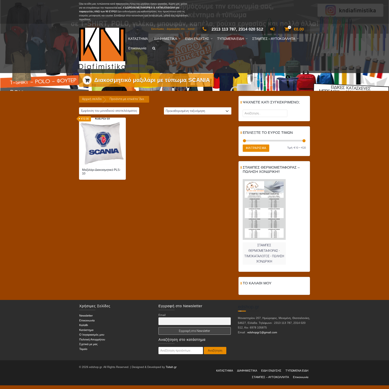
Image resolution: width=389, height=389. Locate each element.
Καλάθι (83, 325)
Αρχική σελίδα (92, 99)
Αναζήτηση (215, 350)
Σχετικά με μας (88, 344)
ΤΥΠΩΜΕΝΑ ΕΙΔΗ (230, 38)
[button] (153, 48)
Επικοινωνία (137, 48)
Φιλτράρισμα (256, 148)
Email (162, 315)
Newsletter (86, 315)
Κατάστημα (86, 330)
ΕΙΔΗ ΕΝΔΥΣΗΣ (197, 38)
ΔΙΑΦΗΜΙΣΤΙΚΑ (165, 38)
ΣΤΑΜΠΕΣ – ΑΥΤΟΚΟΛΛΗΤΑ (273, 38)
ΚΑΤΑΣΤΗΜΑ (138, 38)
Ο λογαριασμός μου (91, 334)
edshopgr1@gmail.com (262, 332)
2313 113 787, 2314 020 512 (237, 29)
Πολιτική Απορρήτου (92, 339)
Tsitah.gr (171, 367)
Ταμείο (83, 349)
